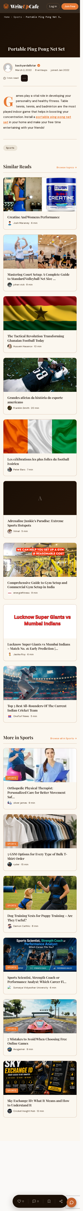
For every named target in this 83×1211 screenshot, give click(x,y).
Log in (53, 6)
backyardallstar (25, 65)
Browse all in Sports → (63, 738)
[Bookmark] (49, 1201)
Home (7, 17)
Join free (69, 6)
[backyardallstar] (7, 67)
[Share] (61, 1201)
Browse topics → (67, 167)
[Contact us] (71, 1202)
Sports (17, 17)
